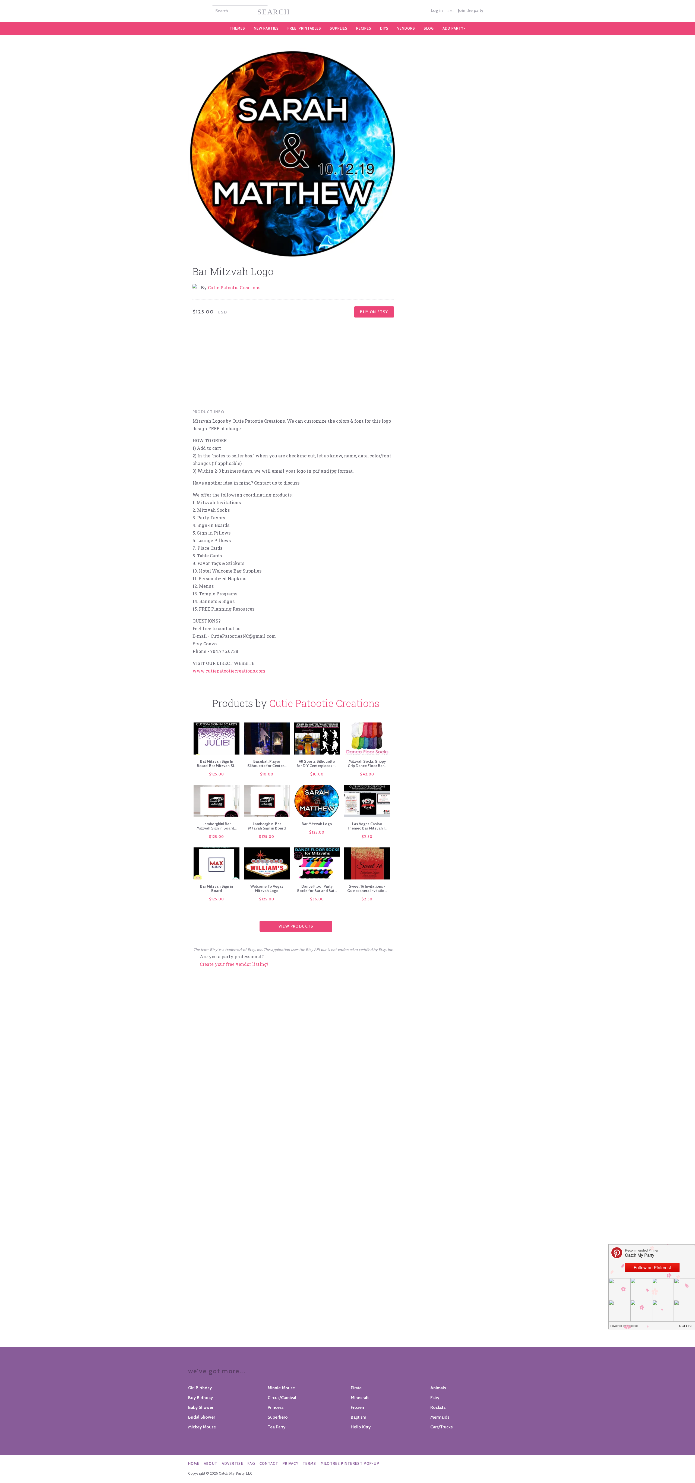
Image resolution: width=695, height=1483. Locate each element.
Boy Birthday (200, 1397)
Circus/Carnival (282, 1397)
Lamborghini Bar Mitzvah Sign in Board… (216, 826)
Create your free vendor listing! (234, 964)
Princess (275, 1407)
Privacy (290, 1463)
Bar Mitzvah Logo (317, 823)
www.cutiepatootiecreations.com (228, 671)
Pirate (356, 1387)
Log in (437, 10)
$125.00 (216, 774)
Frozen (357, 1407)
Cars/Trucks (441, 1426)
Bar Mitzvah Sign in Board (216, 888)
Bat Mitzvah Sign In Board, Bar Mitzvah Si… (216, 763)
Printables (304, 28)
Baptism (358, 1417)
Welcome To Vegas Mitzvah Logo (266, 888)
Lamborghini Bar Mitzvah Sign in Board (267, 826)
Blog (429, 28)
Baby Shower (200, 1407)
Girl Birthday (200, 1387)
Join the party (470, 10)
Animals (438, 1387)
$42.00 (367, 774)
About (211, 1463)
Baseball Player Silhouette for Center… (266, 763)
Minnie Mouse (281, 1387)
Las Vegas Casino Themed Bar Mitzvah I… (367, 826)
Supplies (339, 28)
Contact (269, 1463)
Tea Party (276, 1426)
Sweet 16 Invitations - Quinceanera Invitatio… (367, 888)
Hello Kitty (361, 1426)
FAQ (251, 1463)
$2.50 (367, 836)
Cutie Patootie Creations (234, 287)
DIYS (384, 28)
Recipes (363, 28)
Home (194, 1463)
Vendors (406, 28)
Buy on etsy (374, 311)
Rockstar (438, 1407)
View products (296, 926)
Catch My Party (347, 11)
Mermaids (439, 1417)
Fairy (434, 1397)
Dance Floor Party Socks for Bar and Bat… (317, 888)
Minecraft (360, 1397)
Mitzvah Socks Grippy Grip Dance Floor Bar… (367, 763)
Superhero (278, 1417)
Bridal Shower (201, 1417)
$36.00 (317, 899)
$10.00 (267, 774)
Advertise (232, 1463)
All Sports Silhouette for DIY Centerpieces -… (317, 763)
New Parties (266, 28)
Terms (309, 1463)
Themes (237, 28)
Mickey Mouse (202, 1426)
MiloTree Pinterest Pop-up (350, 1463)
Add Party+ (454, 28)
